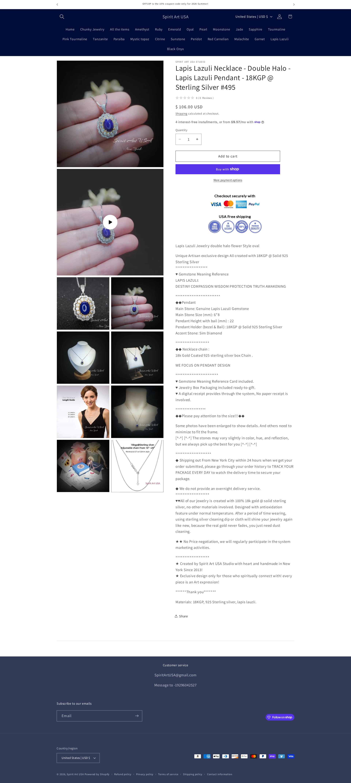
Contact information (219, 774)
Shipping (181, 113)
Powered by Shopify (97, 774)
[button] (62, 16)
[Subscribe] (137, 715)
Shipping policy (192, 774)
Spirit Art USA (75, 774)
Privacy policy (145, 774)
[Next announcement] (294, 4)
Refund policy (122, 774)
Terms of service (168, 774)
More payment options (228, 180)
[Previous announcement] (57, 4)
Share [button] (183, 616)
